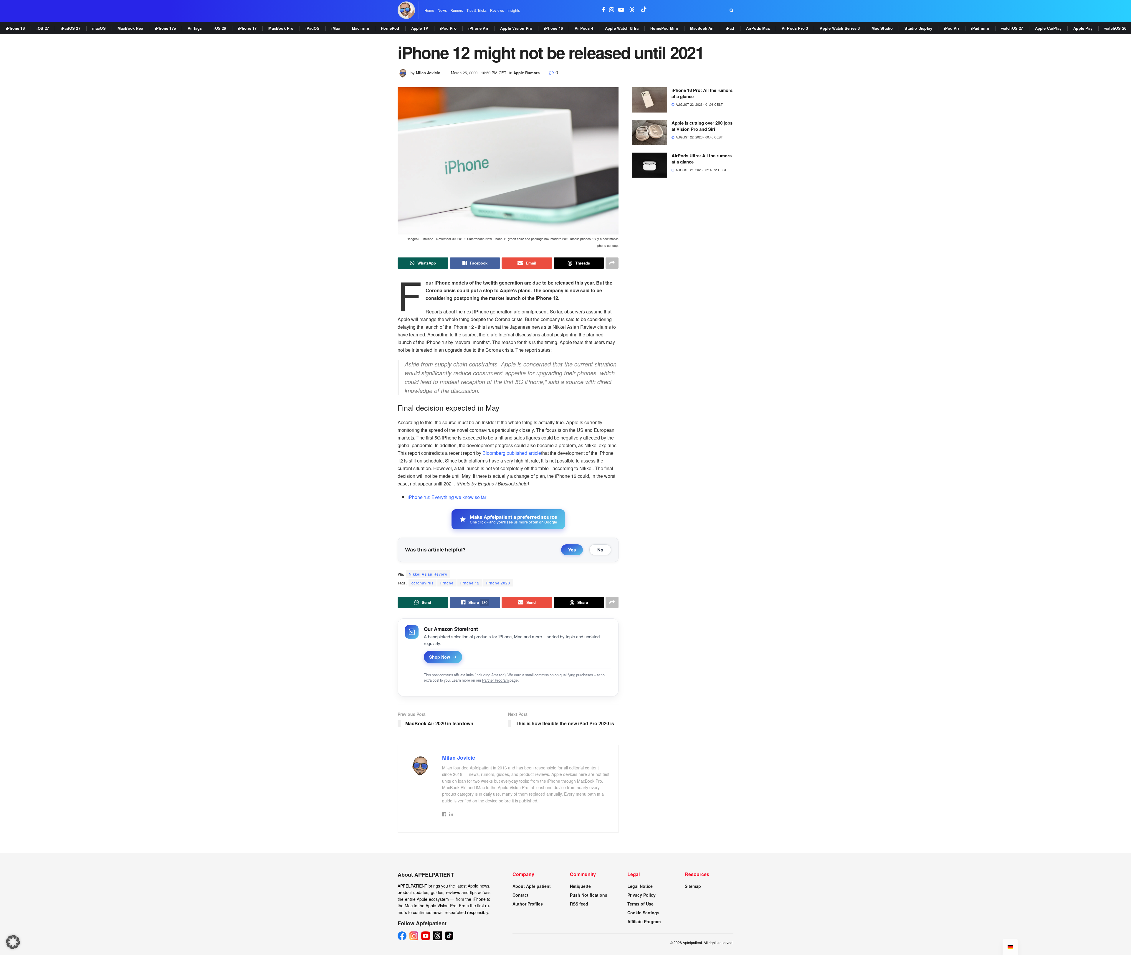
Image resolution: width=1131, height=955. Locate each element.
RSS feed (579, 904)
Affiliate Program (644, 921)
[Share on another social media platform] (612, 263)
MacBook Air (702, 28)
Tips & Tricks (477, 10)
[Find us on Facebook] (603, 10)
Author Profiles (527, 904)
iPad (730, 28)
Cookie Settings (643, 913)
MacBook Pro (280, 28)
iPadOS (312, 28)
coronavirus (422, 582)
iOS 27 (43, 28)
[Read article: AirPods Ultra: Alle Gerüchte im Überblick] (649, 165)
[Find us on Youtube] (621, 10)
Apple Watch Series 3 (840, 28)
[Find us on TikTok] (644, 10)
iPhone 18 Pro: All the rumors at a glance (702, 93)
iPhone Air (478, 28)
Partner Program (495, 680)
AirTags (195, 28)
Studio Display (918, 28)
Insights (513, 10)
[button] (13, 942)
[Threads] (437, 935)
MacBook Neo (130, 28)
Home (429, 10)
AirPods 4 (584, 28)
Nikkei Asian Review (428, 573)
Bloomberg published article (511, 453)
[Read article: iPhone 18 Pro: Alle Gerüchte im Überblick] (649, 100)
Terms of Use (640, 904)
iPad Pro (448, 28)
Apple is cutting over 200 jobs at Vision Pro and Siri (702, 126)
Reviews (497, 10)
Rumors (456, 10)
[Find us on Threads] (632, 10)
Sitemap (693, 886)
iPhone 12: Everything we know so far (447, 497)
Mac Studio (882, 28)
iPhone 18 (15, 28)
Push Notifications (588, 895)
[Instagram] (413, 935)
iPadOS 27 (70, 28)
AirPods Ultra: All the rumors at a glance (702, 158)
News (442, 10)
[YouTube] (425, 935)
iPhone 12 (469, 582)
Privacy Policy (641, 895)
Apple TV (420, 28)
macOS (99, 28)
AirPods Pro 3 (795, 28)
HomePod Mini (664, 28)
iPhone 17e (165, 28)
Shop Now (439, 657)
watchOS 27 (1012, 28)
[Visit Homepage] (406, 10)
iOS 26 (220, 28)
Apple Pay (1082, 28)
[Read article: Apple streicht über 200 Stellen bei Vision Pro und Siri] (649, 132)
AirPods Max (758, 28)
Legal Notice (640, 886)
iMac (335, 28)
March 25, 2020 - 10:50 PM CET (478, 72)
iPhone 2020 (498, 582)
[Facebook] (402, 935)
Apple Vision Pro (516, 28)
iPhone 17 (247, 28)
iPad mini (980, 28)
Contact (520, 895)
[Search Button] (731, 10)
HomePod (390, 28)
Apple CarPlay (1048, 28)
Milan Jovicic (428, 72)
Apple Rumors (526, 72)
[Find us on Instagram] (611, 10)
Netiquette (580, 886)
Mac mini (360, 28)
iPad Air (951, 28)
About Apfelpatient (531, 886)
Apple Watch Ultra (622, 28)
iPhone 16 (553, 28)
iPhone (447, 582)
